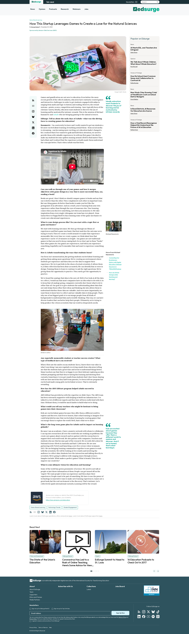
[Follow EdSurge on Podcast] (157, 616)
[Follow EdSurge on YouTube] (148, 616)
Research (65, 9)
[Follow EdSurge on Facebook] (143, 616)
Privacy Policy (33, 619)
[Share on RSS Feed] (33, 100)
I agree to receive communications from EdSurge (46, 621)
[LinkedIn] (50, 512)
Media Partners (35, 600)
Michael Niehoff (35, 27)
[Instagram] (38, 512)
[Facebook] (54, 512)
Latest (89, 589)
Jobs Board (120, 586)
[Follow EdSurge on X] (148, 611)
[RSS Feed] (31, 512)
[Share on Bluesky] (33, 117)
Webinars (76, 9)
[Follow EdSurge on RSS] (139, 611)
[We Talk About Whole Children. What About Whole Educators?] (144, 63)
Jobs (86, 9)
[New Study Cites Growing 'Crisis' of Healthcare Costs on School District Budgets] (144, 95)
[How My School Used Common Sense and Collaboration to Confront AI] (144, 78)
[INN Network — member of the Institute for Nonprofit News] (151, 590)
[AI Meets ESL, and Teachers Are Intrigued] (144, 49)
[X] (46, 512)
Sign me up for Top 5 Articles (62, 608)
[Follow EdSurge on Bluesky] (153, 611)
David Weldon (134, 99)
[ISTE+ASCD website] (50, 2)
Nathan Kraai (134, 130)
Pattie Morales (134, 83)
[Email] (34, 512)
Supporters (33, 595)
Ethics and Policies (36, 597)
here (70, 516)
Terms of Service (43, 627)
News (32, 9)
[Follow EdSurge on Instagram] (143, 611)
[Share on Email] (33, 106)
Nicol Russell (134, 66)
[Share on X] (33, 122)
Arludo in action (45, 352)
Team (31, 592)
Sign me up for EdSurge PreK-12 (40, 608)
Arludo (56, 114)
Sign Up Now (120, 613)
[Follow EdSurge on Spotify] (153, 616)
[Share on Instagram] (33, 111)
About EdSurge (35, 589)
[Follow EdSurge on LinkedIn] (139, 616)
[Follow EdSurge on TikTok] (157, 611)
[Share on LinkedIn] (33, 128)
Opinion (42, 9)
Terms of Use (122, 617)
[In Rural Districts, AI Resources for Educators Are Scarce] (144, 110)
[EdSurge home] (36, 2)
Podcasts (53, 9)
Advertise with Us (65, 586)
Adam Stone (134, 52)
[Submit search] (157, 2)
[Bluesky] (42, 512)
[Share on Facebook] (33, 133)
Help (50, 627)
